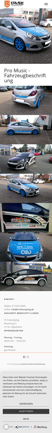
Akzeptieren (26, 411)
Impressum (25, 364)
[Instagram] (28, 357)
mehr (26, 419)
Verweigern (26, 403)
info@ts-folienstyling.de (22, 309)
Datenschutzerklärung (37, 364)
